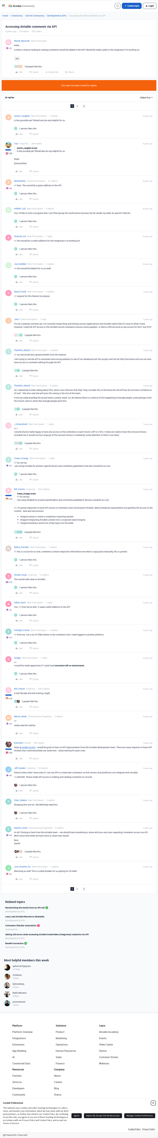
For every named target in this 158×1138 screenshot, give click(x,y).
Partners (17, 1075)
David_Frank (20, 291)
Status (57, 1094)
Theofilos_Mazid (22, 350)
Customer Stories (108, 1057)
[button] (3, 6)
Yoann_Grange (21, 458)
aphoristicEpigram (22, 966)
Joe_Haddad (20, 263)
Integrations (19, 1038)
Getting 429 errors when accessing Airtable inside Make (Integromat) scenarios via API (47, 934)
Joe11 (17, 319)
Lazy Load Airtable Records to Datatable (24, 916)
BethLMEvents (20, 992)
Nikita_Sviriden (21, 547)
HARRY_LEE (20, 208)
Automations (11, 929)
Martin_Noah (20, 716)
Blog (56, 1088)
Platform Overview (22, 1032)
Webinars (104, 1063)
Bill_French (19, 489)
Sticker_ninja (20, 574)
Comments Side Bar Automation (20, 925)
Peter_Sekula (20, 800)
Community (16, 15)
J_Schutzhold (20, 424)
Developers (18, 1088)
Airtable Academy (108, 1032)
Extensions (18, 1044)
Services (17, 1082)
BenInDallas (20, 180)
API (17, 58)
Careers (58, 1082)
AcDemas (17, 974)
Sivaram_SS (20, 236)
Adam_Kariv (20, 602)
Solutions (61, 1025)
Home (5, 15)
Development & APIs (57, 15)
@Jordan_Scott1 (27, 747)
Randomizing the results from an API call (25, 907)
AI (13, 1057)
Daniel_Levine (20, 827)
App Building (19, 1051)
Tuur (16, 143)
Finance (60, 1063)
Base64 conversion (14, 943)
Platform (17, 1025)
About (57, 1075)
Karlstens (18, 742)
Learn (102, 1025)
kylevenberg (18, 983)
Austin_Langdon (22, 115)
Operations (62, 1044)
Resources (18, 1069)
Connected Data (21, 1063)
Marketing (61, 1038)
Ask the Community (34, 15)
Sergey (17, 657)
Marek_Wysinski (22, 40)
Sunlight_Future (22, 630)
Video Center (106, 1044)
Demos (103, 1051)
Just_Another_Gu (22, 866)
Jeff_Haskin (20, 768)
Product (60, 1032)
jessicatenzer (19, 1001)
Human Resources (66, 1051)
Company (59, 1069)
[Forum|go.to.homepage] (21, 6)
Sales (59, 1057)
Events (102, 1038)
